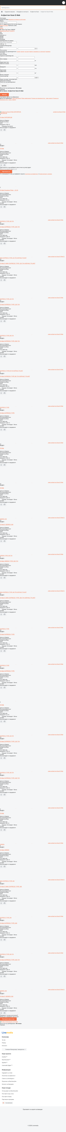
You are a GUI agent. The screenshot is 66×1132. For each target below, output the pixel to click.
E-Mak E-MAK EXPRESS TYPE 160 (11, 886)
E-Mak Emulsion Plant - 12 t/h (9, 190)
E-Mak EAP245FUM (6, 117)
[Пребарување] (63, 7)
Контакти (4, 1045)
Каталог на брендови (8, 1084)
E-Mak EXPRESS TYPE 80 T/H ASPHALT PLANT (15, 376)
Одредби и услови (7, 1073)
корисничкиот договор (46, 174)
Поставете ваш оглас (8, 1019)
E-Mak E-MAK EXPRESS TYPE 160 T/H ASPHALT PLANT (17, 598)
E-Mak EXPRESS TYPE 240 (8, 923)
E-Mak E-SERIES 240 (6, 524)
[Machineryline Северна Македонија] (11, 2)
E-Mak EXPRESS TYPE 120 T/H (10, 304)
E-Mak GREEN (4, 850)
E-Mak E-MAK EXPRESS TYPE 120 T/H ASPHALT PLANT (17, 263)
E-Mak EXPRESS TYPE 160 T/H (10, 227)
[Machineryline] (2, 12)
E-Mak (2, 148)
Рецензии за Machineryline (9, 1081)
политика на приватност (31, 174)
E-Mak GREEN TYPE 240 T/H (9, 561)
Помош (4, 1042)
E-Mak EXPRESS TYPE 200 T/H (10, 341)
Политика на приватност (8, 1075)
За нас (4, 1040)
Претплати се (6, 171)
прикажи (4, 85)
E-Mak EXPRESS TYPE (7, 413)
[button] (63, 2)
